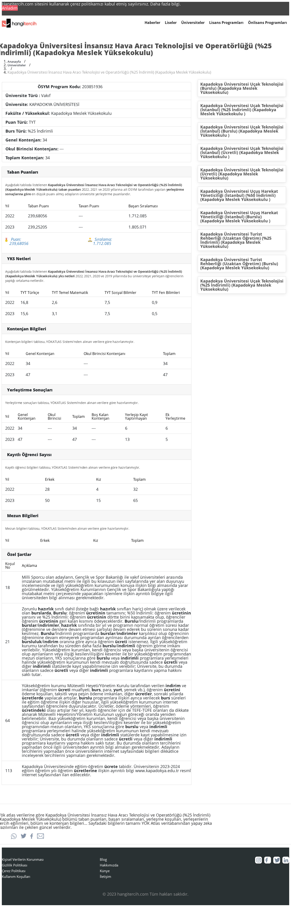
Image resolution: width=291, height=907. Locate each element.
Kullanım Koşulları (16, 876)
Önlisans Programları (267, 22)
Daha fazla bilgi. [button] (165, 4)
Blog (103, 859)
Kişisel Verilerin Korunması (23, 859)
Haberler (152, 22)
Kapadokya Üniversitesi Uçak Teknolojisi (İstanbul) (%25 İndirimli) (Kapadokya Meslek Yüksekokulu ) (241, 109)
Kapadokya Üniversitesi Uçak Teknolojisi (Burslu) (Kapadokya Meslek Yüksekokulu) (241, 88)
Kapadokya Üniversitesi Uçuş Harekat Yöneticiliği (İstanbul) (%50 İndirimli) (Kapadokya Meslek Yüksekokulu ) (239, 195)
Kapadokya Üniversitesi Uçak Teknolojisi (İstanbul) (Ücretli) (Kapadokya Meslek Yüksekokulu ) (241, 152)
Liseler (171, 22)
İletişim (105, 876)
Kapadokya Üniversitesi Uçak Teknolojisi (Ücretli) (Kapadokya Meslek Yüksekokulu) (241, 174)
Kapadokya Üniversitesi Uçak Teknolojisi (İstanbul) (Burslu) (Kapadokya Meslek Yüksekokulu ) (241, 131)
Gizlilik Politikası (14, 865)
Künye (105, 870)
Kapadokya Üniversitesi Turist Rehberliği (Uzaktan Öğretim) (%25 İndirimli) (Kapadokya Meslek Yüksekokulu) (235, 240)
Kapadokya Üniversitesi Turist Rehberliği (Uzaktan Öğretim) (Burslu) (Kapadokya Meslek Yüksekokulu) (239, 263)
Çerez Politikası (13, 870)
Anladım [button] (10, 8)
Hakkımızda (109, 865)
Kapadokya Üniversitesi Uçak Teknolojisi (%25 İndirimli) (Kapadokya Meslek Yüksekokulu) (241, 285)
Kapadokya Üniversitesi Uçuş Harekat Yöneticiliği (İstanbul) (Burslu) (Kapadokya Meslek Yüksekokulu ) (239, 217)
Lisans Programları (226, 22)
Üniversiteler (193, 22)
